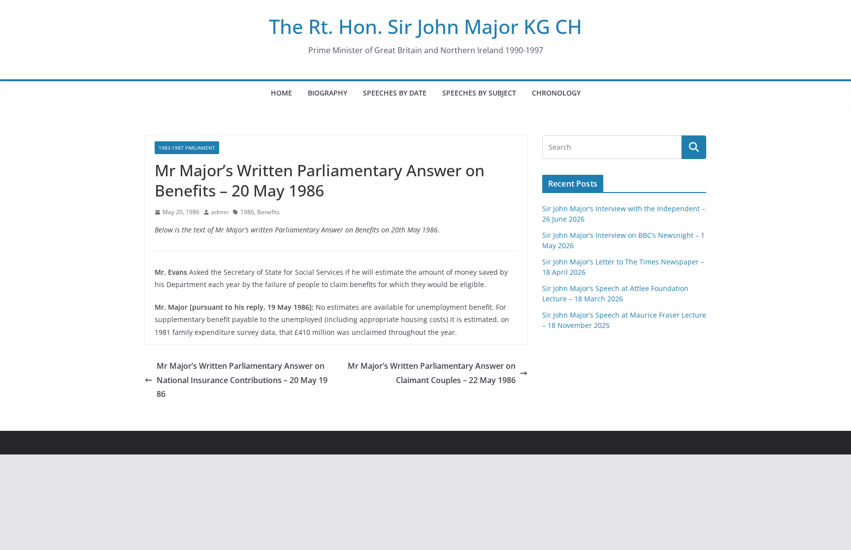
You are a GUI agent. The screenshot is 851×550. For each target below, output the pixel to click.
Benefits (268, 212)
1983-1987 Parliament (187, 147)
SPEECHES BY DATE (394, 92)
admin (220, 212)
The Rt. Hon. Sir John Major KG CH (425, 26)
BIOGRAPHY (327, 92)
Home (281, 92)
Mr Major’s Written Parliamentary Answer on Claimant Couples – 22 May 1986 (432, 373)
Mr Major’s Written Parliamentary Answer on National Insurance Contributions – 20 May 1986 (242, 380)
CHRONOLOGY (556, 92)
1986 (247, 212)
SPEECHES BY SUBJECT (479, 92)
